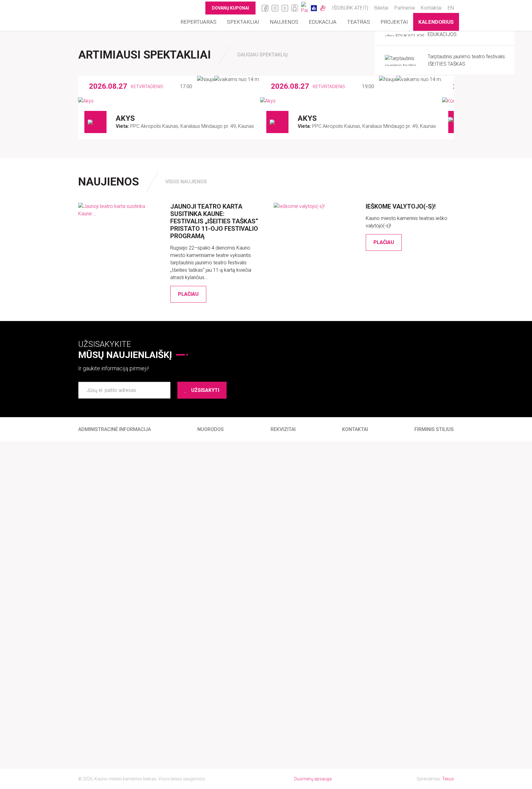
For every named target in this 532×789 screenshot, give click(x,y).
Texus (448, 778)
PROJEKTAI (394, 22)
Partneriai (404, 8)
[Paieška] (304, 8)
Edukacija (323, 22)
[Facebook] (265, 8)
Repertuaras (198, 22)
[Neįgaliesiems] (295, 8)
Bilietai (381, 8)
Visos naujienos (186, 182)
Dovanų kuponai (230, 8)
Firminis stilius (434, 429)
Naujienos (284, 22)
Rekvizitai (283, 429)
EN (451, 8)
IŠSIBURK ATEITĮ (350, 8)
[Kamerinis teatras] (112, 15)
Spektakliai (243, 22)
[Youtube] (285, 8)
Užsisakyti (205, 390)
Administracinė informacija (114, 429)
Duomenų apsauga (313, 778)
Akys (125, 118)
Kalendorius (436, 22)
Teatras (358, 22)
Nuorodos (210, 429)
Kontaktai (431, 8)
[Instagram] (275, 8)
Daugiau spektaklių (262, 55)
